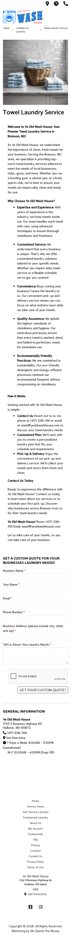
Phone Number (14, 612)
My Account (35, 828)
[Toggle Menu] (63, 16)
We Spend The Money (45, 930)
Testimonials (35, 834)
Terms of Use (35, 867)
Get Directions (15, 737)
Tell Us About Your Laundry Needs (27, 644)
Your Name (11, 584)
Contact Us (35, 856)
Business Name (14, 570)
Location (35, 850)
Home (6, 27)
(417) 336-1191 (17, 732)
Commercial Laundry (35, 817)
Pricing (35, 845)
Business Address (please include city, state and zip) (33, 628)
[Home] (22, 16)
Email (7, 598)
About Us (35, 823)
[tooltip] (47, 4)
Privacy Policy (35, 861)
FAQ (35, 839)
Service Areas (35, 806)
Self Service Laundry (36, 812)
